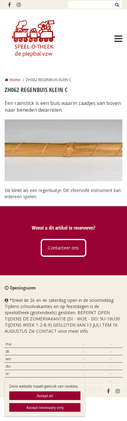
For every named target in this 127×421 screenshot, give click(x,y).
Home (15, 79)
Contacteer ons (63, 248)
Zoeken (116, 4)
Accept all (45, 395)
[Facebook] (9, 4)
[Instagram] (18, 4)
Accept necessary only (45, 407)
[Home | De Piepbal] (42, 38)
